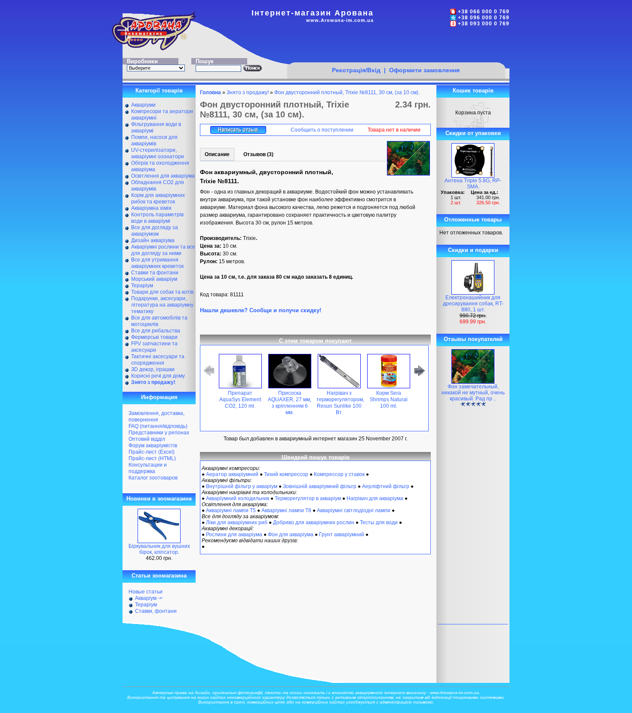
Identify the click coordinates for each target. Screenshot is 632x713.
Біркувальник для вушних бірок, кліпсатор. (159, 549)
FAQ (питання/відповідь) (158, 426)
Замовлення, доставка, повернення (156, 416)
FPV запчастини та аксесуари (154, 347)
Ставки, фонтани (156, 611)
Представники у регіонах (159, 433)
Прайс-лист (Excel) (152, 452)
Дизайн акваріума (153, 240)
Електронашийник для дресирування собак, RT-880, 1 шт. (473, 304)
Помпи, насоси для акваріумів (154, 140)
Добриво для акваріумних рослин (313, 522)
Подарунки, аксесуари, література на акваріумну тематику (162, 304)
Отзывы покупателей (473, 339)
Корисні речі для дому (158, 376)
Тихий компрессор (286, 474)
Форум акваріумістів (153, 446)
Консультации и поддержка (148, 468)
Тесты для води (379, 522)
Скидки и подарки (473, 250)
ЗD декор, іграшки (153, 369)
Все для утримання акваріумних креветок (157, 263)
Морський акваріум (154, 279)
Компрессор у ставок (339, 474)
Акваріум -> (149, 598)
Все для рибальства (155, 331)
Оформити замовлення (424, 70)
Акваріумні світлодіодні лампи (353, 510)
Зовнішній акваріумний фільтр (319, 486)
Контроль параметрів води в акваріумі (157, 218)
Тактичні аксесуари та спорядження (157, 359)
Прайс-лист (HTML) (152, 458)
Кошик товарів (473, 90)
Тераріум (142, 286)
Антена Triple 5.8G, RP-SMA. (473, 184)
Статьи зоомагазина (159, 575)
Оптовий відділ (147, 439)
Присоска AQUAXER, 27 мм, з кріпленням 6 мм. (289, 402)
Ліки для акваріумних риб (236, 522)
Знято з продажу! (248, 92)
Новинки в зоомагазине (159, 498)
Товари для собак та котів (162, 292)
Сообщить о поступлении (322, 130)
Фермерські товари (154, 337)
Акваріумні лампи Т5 (231, 510)
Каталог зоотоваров (153, 478)
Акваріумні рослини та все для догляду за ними (163, 250)
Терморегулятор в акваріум (308, 498)
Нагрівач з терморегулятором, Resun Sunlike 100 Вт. (340, 402)
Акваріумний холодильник (237, 498)
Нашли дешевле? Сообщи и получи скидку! (260, 310)
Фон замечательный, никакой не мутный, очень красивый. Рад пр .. (473, 393)
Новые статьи (146, 592)
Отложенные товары (473, 219)
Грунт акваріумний (341, 535)
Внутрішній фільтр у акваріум (241, 486)
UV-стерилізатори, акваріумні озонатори (157, 153)
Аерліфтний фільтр (385, 486)
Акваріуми (143, 105)
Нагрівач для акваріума (375, 498)
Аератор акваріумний (232, 474)
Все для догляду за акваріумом (154, 230)
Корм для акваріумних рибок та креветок (158, 198)
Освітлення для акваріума (163, 176)
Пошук (205, 61)
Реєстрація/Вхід (356, 70)
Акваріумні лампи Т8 (286, 510)
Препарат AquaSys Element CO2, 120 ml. (240, 399)
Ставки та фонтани (154, 273)
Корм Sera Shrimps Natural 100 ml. (389, 399)
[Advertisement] (396, 46)
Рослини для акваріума (234, 535)
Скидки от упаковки (473, 133)
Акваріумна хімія (151, 208)
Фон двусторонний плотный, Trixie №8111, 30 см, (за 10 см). (347, 92)
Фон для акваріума (290, 535)
